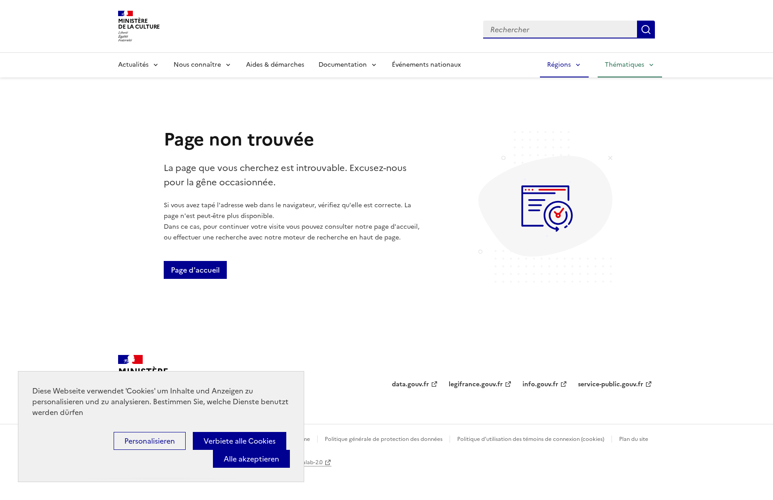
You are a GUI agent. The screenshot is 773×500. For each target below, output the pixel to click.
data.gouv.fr (410, 384)
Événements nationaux (426, 64)
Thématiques (624, 64)
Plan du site (633, 439)
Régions (559, 64)
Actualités (133, 64)
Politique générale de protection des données (383, 439)
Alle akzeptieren (251, 458)
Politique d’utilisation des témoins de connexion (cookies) (530, 439)
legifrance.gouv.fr (476, 384)
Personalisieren (149, 441)
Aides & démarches (275, 64)
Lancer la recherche (646, 29)
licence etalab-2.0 (300, 462)
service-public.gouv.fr (610, 384)
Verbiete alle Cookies (240, 441)
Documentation (343, 64)
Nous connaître (197, 64)
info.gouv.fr (540, 384)
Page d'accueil (195, 270)
